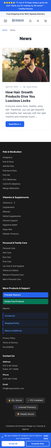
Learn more (46, 436)
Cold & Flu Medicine (11, 184)
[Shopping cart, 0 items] (45, 21)
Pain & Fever (8, 161)
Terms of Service (10, 342)
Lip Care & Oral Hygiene (13, 266)
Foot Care (7, 261)
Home (4, 30)
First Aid (6, 175)
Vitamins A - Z (9, 203)
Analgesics (7, 157)
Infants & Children (10, 270)
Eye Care (7, 257)
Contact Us (10, 316)
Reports (6, 308)
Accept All (13, 444)
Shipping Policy (12, 323)
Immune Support (10, 220)
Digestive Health (10, 225)
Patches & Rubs (10, 170)
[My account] (38, 21)
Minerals (6, 211)
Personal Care (9, 248)
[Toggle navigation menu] (5, 21)
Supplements (8, 207)
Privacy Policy (9, 338)
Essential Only (38, 444)
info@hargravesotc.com (13, 388)
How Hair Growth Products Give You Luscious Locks (20, 96)
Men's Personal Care (12, 279)
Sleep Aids (7, 229)
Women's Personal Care (13, 275)
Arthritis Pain (8, 166)
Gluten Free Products (14, 301)
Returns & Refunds (13, 330)
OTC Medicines (9, 179)
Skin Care (7, 252)
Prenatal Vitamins (12, 295)
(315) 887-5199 (10, 379)
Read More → (15, 124)
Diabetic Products (11, 234)
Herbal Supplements (12, 216)
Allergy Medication (11, 188)
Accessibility (8, 347)
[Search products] (30, 21)
